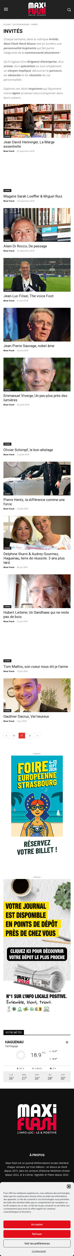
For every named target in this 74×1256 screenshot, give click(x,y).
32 (30, 735)
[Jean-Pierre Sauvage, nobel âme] (37, 325)
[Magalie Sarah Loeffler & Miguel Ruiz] (37, 175)
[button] (69, 1186)
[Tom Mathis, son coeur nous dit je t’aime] (37, 645)
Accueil (6, 24)
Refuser (37, 1234)
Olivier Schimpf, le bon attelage (28, 450)
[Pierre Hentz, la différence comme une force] (37, 478)
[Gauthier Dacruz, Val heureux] (37, 695)
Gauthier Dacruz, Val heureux (26, 716)
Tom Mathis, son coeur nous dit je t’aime (35, 667)
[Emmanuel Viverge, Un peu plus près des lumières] (37, 374)
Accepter (37, 1224)
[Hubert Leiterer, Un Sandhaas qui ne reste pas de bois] (37, 591)
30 (14, 735)
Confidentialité (39, 1251)
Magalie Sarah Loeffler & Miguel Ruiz (32, 196)
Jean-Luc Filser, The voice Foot (28, 296)
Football (8, 290)
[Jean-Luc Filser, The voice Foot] (37, 275)
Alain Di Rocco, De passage (25, 246)
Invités (7, 136)
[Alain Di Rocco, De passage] (37, 225)
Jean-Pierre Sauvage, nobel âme (28, 346)
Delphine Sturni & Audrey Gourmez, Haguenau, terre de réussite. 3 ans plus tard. (34, 558)
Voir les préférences (37, 1243)
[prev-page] (6, 735)
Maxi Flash (8, 151)
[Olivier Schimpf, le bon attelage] (37, 429)
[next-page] (37, 735)
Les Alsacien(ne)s (21, 24)
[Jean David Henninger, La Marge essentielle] (37, 121)
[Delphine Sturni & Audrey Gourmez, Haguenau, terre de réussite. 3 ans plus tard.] (37, 533)
